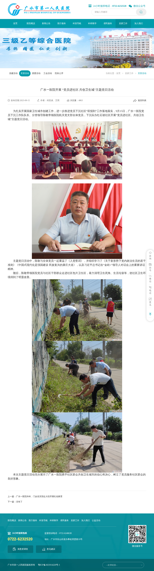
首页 (15, 23)
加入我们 (138, 23)
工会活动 (47, 73)
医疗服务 (61, 23)
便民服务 (108, 23)
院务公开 (59, 73)
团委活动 (36, 73)
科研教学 (92, 23)
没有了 (19, 502)
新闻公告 (46, 23)
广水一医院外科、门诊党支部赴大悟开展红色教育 (39, 496)
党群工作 (123, 23)
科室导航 (77, 23)
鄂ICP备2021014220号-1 (49, 565)
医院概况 (31, 23)
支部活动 (25, 73)
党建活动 (13, 73)
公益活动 (96, 520)
